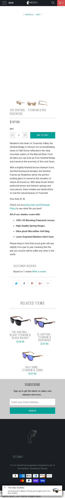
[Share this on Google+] (40, 283)
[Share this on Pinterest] (32, 283)
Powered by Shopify (38, 468)
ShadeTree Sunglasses (27, 465)
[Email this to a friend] (48, 283)
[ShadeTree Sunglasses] (32, 3)
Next (38, 15)
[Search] (52, 3)
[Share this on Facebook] (24, 283)
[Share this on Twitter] (16, 283)
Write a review (39, 271)
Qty (12, 129)
